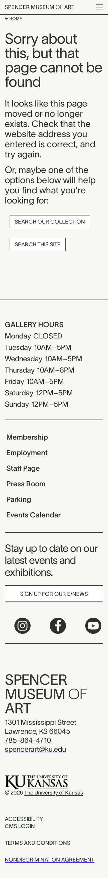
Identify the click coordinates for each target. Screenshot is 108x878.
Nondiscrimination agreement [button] (49, 860)
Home (15, 18)
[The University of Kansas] (36, 782)
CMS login (20, 826)
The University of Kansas (53, 793)
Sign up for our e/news (54, 594)
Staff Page (23, 468)
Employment (27, 453)
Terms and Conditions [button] (37, 843)
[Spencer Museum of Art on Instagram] (22, 626)
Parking (18, 499)
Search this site (38, 244)
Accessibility (24, 819)
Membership (27, 437)
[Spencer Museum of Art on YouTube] (93, 626)
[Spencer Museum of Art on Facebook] (58, 626)
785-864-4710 (28, 740)
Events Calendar (33, 515)
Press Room (25, 484)
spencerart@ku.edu (35, 749)
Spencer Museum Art (39, 7)
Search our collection (50, 222)
